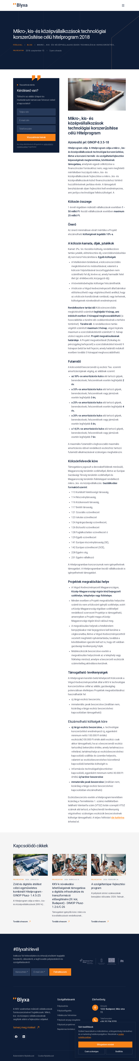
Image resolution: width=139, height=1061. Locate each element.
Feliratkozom (60, 972)
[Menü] (123, 5)
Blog (30, 45)
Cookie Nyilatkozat (46, 1056)
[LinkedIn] (24, 1037)
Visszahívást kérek (36, 137)
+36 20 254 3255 (108, 1021)
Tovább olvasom (20, 921)
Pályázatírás (62, 1006)
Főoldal (18, 45)
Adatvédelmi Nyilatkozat (23, 1056)
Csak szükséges (92, 1051)
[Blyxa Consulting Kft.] (20, 5)
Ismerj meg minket (24, 1027)
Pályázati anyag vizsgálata (68, 1020)
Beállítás (119, 1051)
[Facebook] (16, 1037)
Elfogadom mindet (105, 1044)
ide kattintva (117, 817)
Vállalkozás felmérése (66, 1015)
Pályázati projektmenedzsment (70, 1024)
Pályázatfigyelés (64, 1011)
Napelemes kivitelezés (67, 1029)
